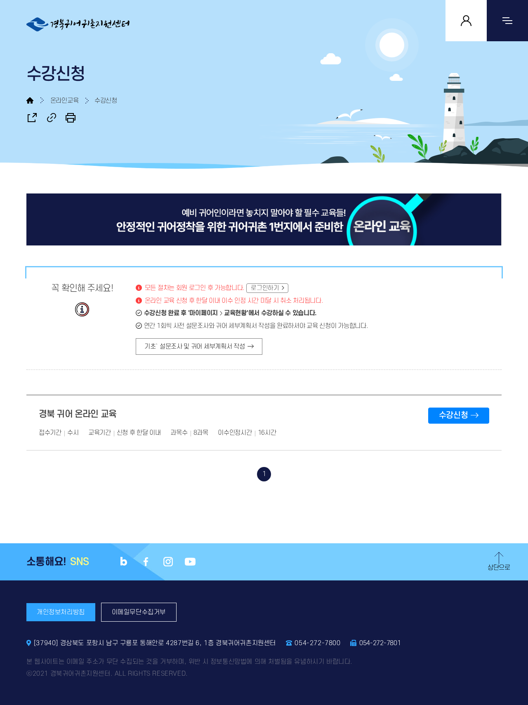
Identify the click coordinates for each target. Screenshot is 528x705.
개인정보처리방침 (61, 612)
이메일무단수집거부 (139, 612)
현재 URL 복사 (51, 117)
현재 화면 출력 (70, 117)
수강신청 (453, 415)
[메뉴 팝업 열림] (507, 20)
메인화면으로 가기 (35, 100)
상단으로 (499, 567)
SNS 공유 (32, 117)
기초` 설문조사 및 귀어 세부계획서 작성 (194, 346)
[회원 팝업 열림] (466, 20)
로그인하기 (265, 288)
